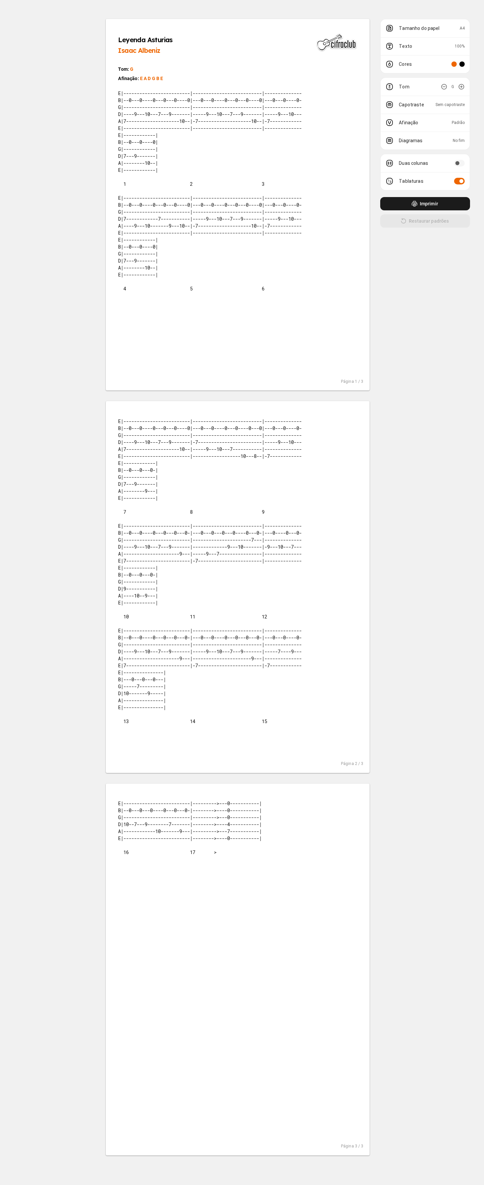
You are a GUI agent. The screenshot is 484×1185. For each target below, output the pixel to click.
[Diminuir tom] (444, 86)
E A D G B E (151, 78)
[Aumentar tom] (461, 86)
